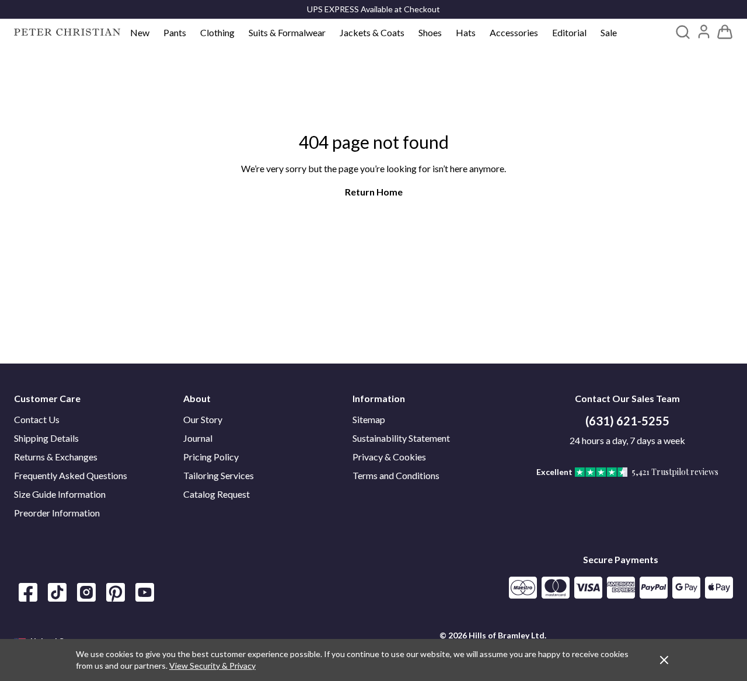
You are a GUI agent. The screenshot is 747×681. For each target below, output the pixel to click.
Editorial (569, 32)
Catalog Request (216, 494)
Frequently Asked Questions (70, 475)
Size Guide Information (60, 494)
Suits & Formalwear (287, 32)
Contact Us (37, 419)
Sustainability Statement (401, 437)
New (139, 32)
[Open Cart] (725, 32)
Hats (466, 32)
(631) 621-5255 (627, 421)
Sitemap (368, 419)
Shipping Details (46, 437)
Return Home (374, 191)
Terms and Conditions (395, 475)
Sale (609, 32)
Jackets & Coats (372, 32)
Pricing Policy (211, 456)
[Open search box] (683, 32)
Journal (197, 437)
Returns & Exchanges (55, 456)
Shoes (430, 32)
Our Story (202, 419)
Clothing (217, 32)
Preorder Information (57, 512)
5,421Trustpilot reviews (675, 471)
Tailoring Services (218, 475)
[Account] (704, 31)
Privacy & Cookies (389, 456)
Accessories (514, 32)
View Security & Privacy (212, 665)
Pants (174, 32)
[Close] (664, 660)
